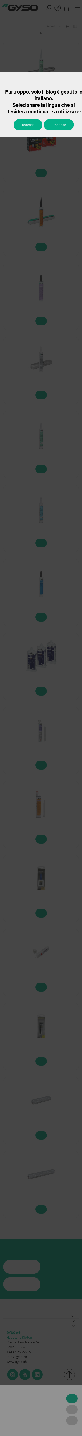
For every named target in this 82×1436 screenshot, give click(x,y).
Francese (59, 124)
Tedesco (28, 124)
